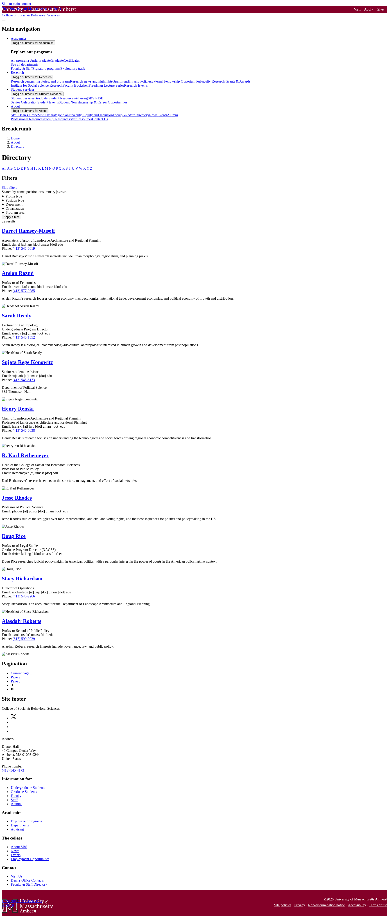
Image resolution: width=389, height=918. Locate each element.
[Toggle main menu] (3, 20)
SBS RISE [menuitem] (95, 98)
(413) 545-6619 (24, 248)
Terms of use (378, 905)
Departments (20, 825)
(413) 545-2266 (24, 596)
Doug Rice (14, 536)
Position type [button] (15, 200)
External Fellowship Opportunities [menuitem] (175, 81)
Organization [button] (15, 208)
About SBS (19, 847)
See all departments (24, 64)
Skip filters (9, 187)
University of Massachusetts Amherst (361, 899)
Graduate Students (24, 792)
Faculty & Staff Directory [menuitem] (131, 115)
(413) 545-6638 (24, 430)
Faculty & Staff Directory (29, 884)
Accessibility (357, 905)
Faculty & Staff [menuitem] (22, 68)
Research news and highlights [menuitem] (91, 81)
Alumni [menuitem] (172, 115)
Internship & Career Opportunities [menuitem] (103, 102)
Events (15, 855)
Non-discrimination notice (326, 905)
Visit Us (16, 876)
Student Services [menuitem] (22, 89)
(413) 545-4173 (13, 770)
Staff (14, 800)
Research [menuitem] (17, 72)
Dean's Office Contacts (27, 880)
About (15, 142)
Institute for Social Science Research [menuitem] (37, 85)
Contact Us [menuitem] (100, 119)
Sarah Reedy (16, 316)
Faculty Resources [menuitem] (57, 119)
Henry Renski (18, 409)
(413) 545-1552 (24, 337)
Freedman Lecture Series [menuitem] (106, 85)
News (15, 851)
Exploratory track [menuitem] (72, 68)
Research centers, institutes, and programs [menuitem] (40, 81)
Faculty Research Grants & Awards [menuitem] (225, 81)
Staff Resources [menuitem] (81, 119)
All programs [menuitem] (20, 60)
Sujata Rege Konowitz (27, 362)
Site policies (282, 905)
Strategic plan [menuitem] (59, 115)
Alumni (16, 804)
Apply (368, 9)
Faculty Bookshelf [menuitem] (76, 85)
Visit (357, 9)
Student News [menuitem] (69, 102)
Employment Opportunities (30, 859)
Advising (17, 829)
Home (15, 138)
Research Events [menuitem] (136, 85)
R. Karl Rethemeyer (25, 455)
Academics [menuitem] (19, 38)
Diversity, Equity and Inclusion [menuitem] (91, 115)
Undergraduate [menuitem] (40, 60)
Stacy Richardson (22, 578)
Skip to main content (16, 4)
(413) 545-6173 (24, 380)
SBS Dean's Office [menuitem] (24, 115)
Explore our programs (26, 821)
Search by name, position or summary (28, 192)
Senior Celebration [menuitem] (24, 102)
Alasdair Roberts (21, 621)
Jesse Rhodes (17, 498)
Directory (17, 146)
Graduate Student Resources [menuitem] (54, 98)
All (4, 168)
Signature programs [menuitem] (46, 68)
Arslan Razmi (18, 273)
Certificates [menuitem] (72, 60)
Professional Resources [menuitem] (27, 119)
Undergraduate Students (28, 788)
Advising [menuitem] (81, 98)
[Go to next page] (12, 685)
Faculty (16, 796)
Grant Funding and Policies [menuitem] (131, 81)
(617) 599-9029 (24, 639)
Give (380, 9)
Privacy (299, 905)
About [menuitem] (15, 106)
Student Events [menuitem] (48, 102)
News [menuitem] (153, 115)
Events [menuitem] (162, 115)
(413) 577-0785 (24, 291)
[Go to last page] (12, 689)
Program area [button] (15, 212)
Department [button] (14, 204)
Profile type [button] (14, 196)
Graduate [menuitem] (57, 60)
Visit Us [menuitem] (43, 115)
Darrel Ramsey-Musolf (28, 231)
